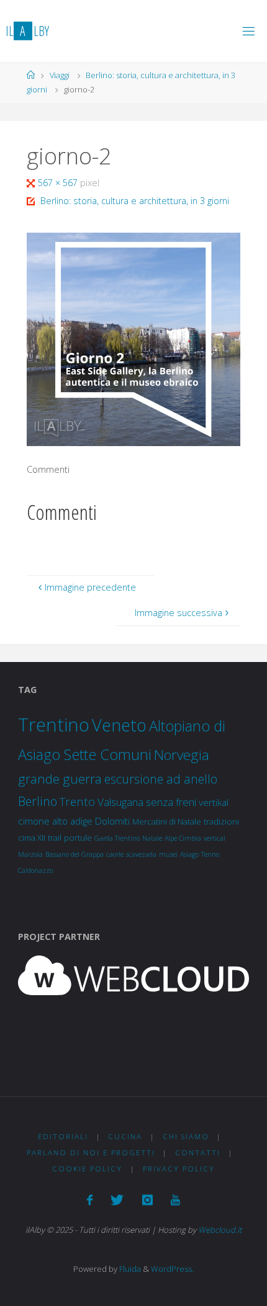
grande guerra (60, 778)
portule (78, 837)
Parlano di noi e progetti (91, 1152)
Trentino (53, 724)
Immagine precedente (90, 587)
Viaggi (60, 75)
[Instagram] (147, 1200)
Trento (77, 801)
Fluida (129, 1268)
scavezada (141, 854)
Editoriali (63, 1136)
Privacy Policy (179, 1168)
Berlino (37, 801)
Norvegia (181, 754)
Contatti (197, 1152)
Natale (152, 838)
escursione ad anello (160, 779)
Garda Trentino (117, 838)
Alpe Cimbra (183, 838)
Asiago (189, 854)
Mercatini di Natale (166, 821)
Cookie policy (87, 1168)
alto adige (72, 821)
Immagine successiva (178, 613)
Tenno (210, 854)
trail (54, 837)
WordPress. (172, 1268)
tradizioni (221, 821)
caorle (115, 854)
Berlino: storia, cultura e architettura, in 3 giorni (134, 201)
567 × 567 (59, 183)
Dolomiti (112, 821)
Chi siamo (186, 1136)
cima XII (31, 837)
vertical (214, 838)
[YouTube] (175, 1200)
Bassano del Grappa (74, 854)
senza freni (171, 802)
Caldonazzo (35, 870)
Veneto (119, 724)
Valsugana (120, 802)
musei (168, 854)
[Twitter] (117, 1200)
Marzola (30, 854)
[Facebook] (89, 1200)
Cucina (125, 1136)
